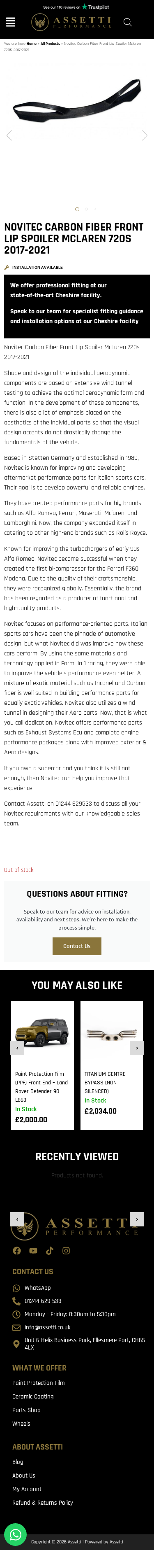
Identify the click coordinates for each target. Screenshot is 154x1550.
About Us (23, 1476)
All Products (50, 43)
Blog (17, 1462)
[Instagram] (66, 1250)
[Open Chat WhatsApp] (15, 1534)
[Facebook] (17, 1250)
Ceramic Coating (33, 1397)
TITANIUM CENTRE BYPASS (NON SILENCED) (105, 1082)
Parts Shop (26, 1410)
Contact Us (77, 946)
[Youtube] (33, 1250)
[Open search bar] (128, 22)
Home (32, 43)
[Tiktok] (49, 1250)
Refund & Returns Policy (42, 1503)
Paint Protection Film (38, 1383)
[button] (9, 136)
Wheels (21, 1424)
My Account (26, 1489)
